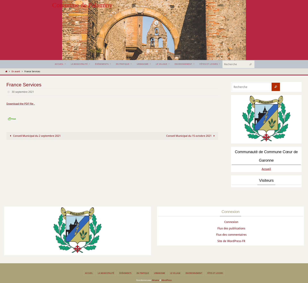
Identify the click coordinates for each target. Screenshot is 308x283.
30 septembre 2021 (23, 92)
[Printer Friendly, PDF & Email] (11, 118)
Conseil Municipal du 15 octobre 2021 (189, 136)
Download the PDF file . (20, 103)
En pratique (143, 273)
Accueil (266, 169)
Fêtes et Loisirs (215, 273)
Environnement (194, 273)
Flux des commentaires (231, 234)
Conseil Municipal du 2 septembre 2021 (36, 136)
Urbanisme (159, 273)
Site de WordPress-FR (231, 241)
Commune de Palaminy (82, 5)
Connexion (231, 222)
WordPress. (166, 280)
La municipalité (106, 273)
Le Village (175, 273)
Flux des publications (231, 228)
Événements (125, 273)
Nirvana (155, 280)
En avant (16, 71)
